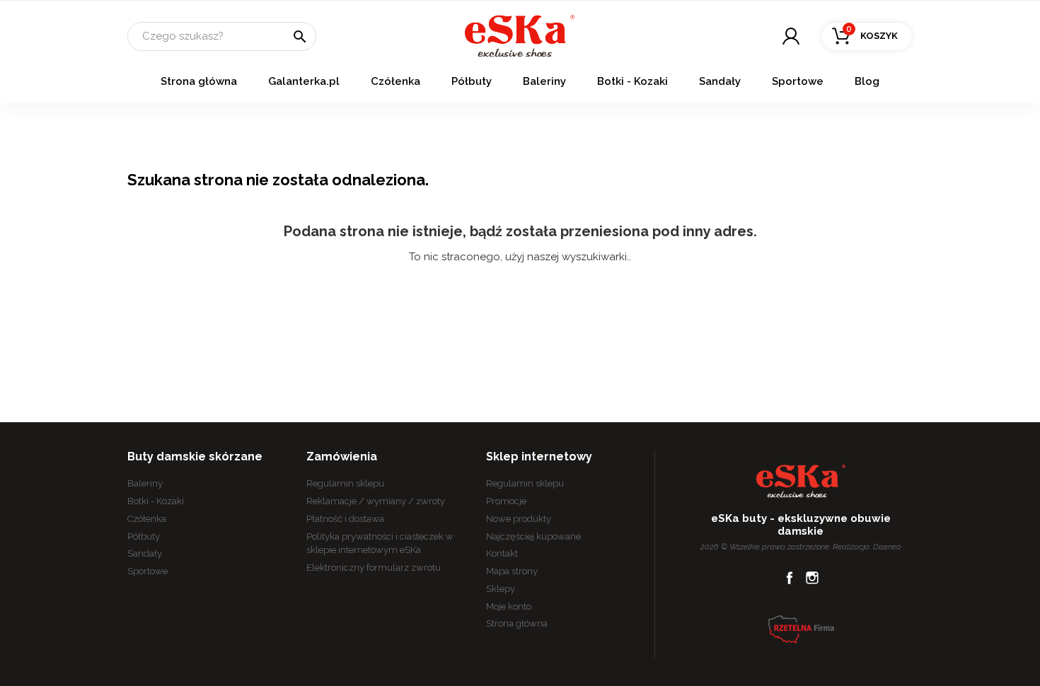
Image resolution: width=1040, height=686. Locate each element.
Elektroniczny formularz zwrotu (373, 567)
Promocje (506, 501)
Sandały (720, 81)
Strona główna (199, 81)
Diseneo (887, 547)
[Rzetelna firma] (801, 628)
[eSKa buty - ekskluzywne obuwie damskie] (519, 35)
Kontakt (502, 553)
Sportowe (798, 81)
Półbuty (471, 81)
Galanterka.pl (304, 81)
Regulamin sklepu (345, 483)
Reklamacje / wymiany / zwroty (375, 501)
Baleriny (544, 81)
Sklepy (500, 588)
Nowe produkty (518, 518)
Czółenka (395, 81)
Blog (867, 81)
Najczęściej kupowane (533, 536)
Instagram (812, 577)
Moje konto (508, 606)
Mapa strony (512, 571)
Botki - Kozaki (632, 81)
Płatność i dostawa (345, 518)
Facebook (789, 577)
